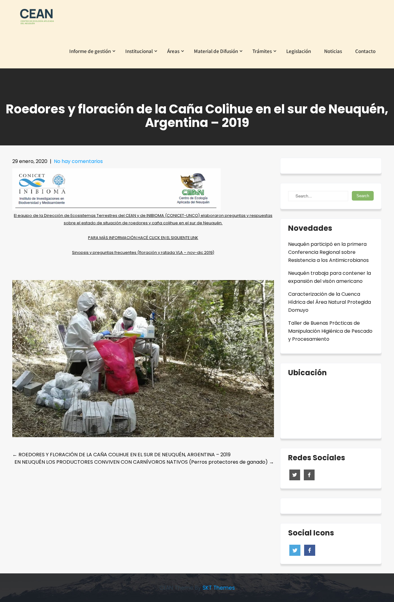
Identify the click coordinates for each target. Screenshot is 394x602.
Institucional (139, 51)
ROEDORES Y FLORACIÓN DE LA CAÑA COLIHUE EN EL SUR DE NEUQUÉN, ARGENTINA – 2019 (121, 454)
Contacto (365, 51)
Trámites (262, 51)
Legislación (298, 51)
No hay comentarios (78, 161)
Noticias (333, 51)
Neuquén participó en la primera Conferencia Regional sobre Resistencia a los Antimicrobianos (328, 252)
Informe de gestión (90, 51)
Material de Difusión (216, 51)
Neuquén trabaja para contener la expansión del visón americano (329, 277)
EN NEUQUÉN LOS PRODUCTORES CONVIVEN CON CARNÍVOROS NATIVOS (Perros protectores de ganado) (144, 462)
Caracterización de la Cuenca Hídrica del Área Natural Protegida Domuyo (329, 302)
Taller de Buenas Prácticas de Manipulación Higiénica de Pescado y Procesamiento (330, 331)
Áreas (173, 51)
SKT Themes (219, 588)
